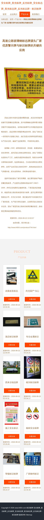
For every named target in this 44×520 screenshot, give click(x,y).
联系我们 (36, 14)
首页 (4, 14)
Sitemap (29, 515)
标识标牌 (30, 508)
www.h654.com (20, 508)
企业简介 (13, 14)
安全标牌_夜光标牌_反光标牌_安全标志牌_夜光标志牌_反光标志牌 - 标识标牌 (22, 511)
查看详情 (11, 299)
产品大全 (25, 14)
